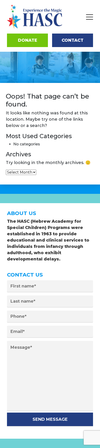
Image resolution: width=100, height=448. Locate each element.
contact (72, 40)
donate (27, 40)
